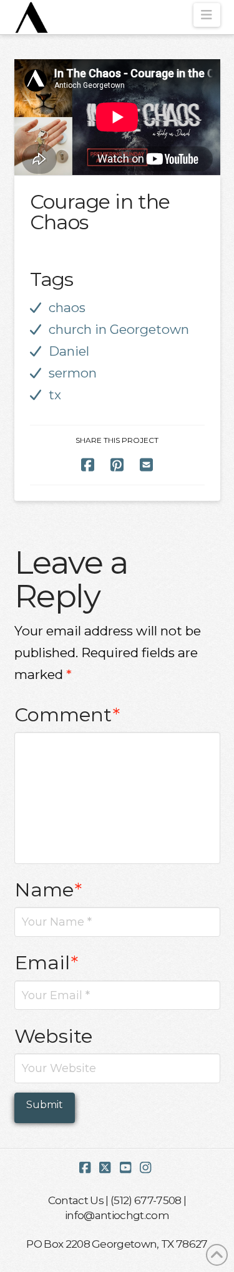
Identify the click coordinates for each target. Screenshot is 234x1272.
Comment (67, 714)
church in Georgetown (119, 329)
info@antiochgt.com (117, 1215)
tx (55, 394)
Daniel (69, 351)
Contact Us (76, 1200)
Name (48, 889)
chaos (67, 307)
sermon (73, 373)
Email (46, 962)
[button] (206, 15)
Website (53, 1036)
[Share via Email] (146, 464)
